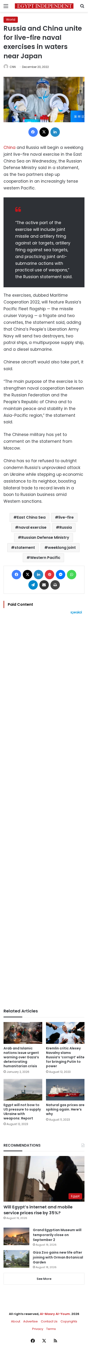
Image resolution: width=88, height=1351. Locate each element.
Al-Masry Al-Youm (55, 1314)
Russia (65, 527)
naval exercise (32, 527)
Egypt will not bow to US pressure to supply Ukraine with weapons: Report (22, 1112)
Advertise (30, 1321)
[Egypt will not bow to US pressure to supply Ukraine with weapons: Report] (23, 1090)
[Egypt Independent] (44, 6)
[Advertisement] (44, 811)
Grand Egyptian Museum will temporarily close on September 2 (57, 1235)
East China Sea (31, 517)
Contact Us (49, 1321)
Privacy (37, 1329)
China (9, 147)
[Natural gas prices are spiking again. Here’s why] (65, 1090)
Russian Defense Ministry (45, 537)
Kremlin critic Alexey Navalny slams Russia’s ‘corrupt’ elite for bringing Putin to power (65, 1057)
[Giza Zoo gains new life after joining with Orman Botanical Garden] (16, 1259)
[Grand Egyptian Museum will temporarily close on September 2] (16, 1236)
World (10, 19)
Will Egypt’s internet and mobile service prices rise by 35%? (38, 1210)
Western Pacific (45, 557)
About (15, 1321)
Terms (51, 1329)
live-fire (66, 517)
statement (25, 547)
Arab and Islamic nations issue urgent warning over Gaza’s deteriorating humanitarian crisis (21, 1057)
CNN (13, 67)
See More (44, 1279)
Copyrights (69, 1321)
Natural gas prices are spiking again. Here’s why (65, 1109)
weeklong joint (62, 547)
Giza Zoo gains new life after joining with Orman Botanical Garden (58, 1257)
